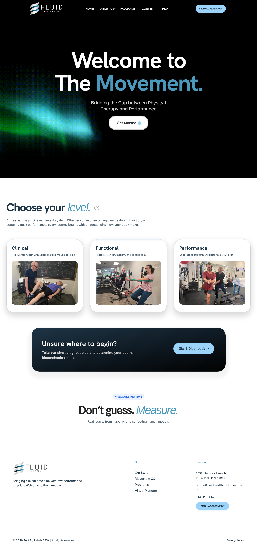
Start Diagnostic (192, 348)
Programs (142, 484)
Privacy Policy (235, 540)
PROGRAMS (127, 9)
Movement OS (145, 478)
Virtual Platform (211, 8)
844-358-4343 (205, 497)
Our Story (141, 472)
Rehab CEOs (41, 540)
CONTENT (148, 9)
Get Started (126, 122)
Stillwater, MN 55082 (210, 478)
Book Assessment (212, 506)
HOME (90, 9)
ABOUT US (107, 9)
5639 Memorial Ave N (211, 473)
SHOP (164, 9)
